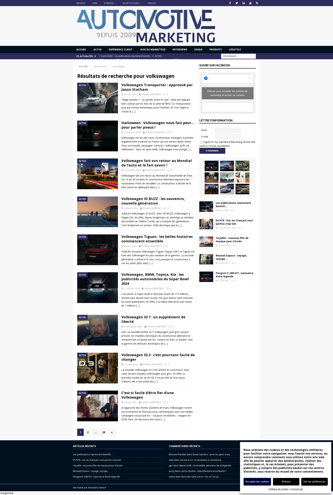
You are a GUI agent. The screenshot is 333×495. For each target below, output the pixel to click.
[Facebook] (230, 3)
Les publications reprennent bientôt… (233, 204)
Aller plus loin (130, 3)
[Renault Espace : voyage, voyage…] (206, 259)
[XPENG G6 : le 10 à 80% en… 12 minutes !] (227, 166)
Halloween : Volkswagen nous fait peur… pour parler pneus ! (157, 125)
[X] (237, 3)
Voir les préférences (314, 481)
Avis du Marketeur (152, 49)
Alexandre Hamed (97, 487)
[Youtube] (250, 3)
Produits (216, 49)
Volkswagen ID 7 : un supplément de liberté (153, 319)
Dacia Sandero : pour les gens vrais (211, 454)
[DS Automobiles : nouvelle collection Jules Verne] (227, 177)
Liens (94, 3)
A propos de (296, 489)
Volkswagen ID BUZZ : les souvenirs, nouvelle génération (153, 201)
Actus (97, 49)
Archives (80, 3)
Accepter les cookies (257, 481)
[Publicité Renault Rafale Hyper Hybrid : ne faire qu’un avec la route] (242, 189)
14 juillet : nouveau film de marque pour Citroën (232, 239)
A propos (109, 3)
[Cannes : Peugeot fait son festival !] (212, 189)
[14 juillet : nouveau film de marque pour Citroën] (206, 241)
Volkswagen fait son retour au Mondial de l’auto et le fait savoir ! (156, 162)
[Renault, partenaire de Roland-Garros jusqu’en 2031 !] (212, 177)
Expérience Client (121, 49)
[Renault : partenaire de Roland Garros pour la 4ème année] (242, 177)
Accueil (81, 49)
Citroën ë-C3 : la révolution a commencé (200, 459)
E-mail (204, 136)
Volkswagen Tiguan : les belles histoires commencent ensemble (157, 238)
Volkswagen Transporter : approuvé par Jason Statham (157, 87)
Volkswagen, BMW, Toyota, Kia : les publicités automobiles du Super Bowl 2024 (155, 279)
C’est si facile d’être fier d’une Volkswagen (147, 395)
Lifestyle (235, 49)
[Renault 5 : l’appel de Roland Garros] (227, 189)
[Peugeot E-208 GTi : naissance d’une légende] (212, 166)
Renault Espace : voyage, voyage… (231, 257)
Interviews (180, 49)
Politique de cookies (279, 489)
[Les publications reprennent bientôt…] (206, 206)
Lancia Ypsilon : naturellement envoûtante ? (204, 471)
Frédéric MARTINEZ (151, 94)
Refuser (286, 481)
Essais (198, 49)
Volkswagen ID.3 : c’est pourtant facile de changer (158, 357)
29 (103, 432)
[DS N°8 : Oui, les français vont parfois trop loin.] (206, 224)
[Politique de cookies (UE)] (257, 3)
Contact (151, 3)
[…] (133, 111)
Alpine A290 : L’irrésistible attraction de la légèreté (205, 465)
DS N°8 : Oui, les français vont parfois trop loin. (234, 222)
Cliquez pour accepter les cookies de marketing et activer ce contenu (227, 93)
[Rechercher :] (238, 56)
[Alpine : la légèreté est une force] (242, 166)
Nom (204, 130)
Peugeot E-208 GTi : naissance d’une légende (234, 274)
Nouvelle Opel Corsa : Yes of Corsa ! (200, 476)
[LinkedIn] (244, 3)
